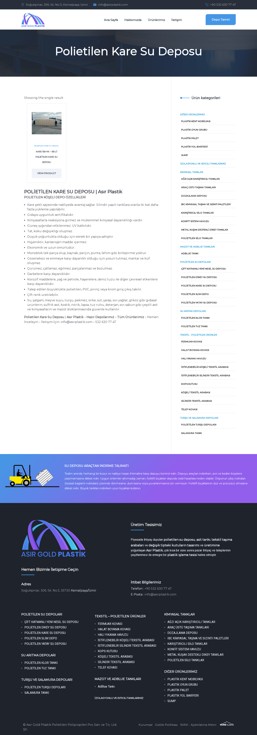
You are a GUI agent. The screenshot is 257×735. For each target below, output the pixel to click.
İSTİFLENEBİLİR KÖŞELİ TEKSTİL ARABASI (126, 640)
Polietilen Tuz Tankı (194, 326)
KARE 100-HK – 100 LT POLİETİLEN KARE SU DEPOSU (47, 156)
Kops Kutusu (189, 383)
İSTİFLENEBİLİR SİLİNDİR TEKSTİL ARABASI (127, 645)
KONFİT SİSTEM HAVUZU (184, 649)
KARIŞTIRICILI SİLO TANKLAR (187, 644)
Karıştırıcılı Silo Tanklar (197, 212)
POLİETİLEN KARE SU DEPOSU (45, 633)
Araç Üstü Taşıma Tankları (198, 187)
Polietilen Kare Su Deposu (46, 146)
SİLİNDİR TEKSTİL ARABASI (116, 662)
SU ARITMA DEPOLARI (38, 655)
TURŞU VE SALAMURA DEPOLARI (46, 680)
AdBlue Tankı (189, 253)
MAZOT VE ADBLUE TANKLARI (118, 679)
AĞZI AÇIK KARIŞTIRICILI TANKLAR (191, 622)
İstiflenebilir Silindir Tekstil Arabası (205, 375)
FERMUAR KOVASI (110, 624)
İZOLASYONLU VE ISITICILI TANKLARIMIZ (119, 697)
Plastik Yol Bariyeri (194, 146)
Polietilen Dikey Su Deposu (199, 277)
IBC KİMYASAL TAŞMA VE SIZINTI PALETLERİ (198, 638)
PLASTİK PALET (178, 690)
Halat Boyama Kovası (195, 350)
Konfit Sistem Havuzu (195, 221)
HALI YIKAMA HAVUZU (113, 635)
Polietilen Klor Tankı (195, 317)
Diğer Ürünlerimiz (192, 114)
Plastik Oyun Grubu (194, 129)
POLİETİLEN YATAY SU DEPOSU (45, 644)
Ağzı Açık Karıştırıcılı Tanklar (200, 178)
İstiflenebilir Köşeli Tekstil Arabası (204, 367)
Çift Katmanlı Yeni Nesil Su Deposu (203, 268)
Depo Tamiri (221, 19)
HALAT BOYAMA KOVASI (114, 629)
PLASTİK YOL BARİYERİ (183, 695)
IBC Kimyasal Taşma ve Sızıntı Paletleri (206, 204)
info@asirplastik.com (113, 4)
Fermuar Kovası (191, 341)
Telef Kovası (189, 409)
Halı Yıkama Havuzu (193, 358)
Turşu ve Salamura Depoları (199, 417)
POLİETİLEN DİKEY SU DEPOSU (45, 627)
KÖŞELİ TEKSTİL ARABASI (115, 656)
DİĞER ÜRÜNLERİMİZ (180, 671)
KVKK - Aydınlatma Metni (198, 725)
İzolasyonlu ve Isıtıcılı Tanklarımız (203, 163)
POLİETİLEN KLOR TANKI (41, 663)
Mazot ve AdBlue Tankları (197, 246)
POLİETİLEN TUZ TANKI (40, 668)
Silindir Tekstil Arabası (196, 400)
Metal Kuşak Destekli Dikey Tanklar (204, 229)
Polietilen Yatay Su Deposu (199, 302)
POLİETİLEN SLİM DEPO (40, 638)
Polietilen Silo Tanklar (197, 238)
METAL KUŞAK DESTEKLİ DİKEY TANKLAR (195, 654)
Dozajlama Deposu (194, 195)
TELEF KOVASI (107, 667)
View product (46, 173)
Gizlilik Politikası (166, 725)
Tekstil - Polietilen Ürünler (198, 334)
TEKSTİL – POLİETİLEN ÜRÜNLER (120, 616)
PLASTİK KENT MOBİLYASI (185, 679)
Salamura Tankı (191, 433)
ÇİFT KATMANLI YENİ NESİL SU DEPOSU (51, 622)
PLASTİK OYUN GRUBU (182, 684)
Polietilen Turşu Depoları (198, 424)
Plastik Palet (190, 138)
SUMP (184, 155)
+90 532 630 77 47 (223, 4)
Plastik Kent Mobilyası (195, 121)
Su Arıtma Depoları (193, 311)
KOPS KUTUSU (108, 651)
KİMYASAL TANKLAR (179, 614)
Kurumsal (145, 725)
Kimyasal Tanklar (191, 172)
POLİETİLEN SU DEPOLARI (41, 614)
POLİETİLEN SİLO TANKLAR (185, 660)
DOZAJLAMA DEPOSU (182, 633)
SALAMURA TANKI (36, 693)
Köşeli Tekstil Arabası (195, 392)
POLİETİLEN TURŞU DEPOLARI (45, 687)
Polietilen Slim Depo (195, 294)
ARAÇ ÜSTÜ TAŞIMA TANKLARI (188, 627)
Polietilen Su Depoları (195, 261)
